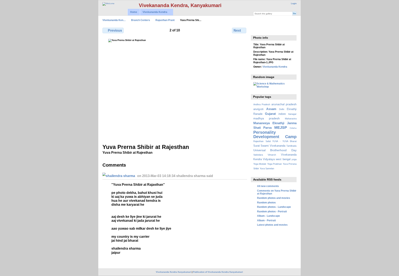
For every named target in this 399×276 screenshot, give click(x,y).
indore (282, 114)
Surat (256, 145)
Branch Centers (140, 20)
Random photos (266, 202)
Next (237, 30)
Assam (271, 109)
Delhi (281, 109)
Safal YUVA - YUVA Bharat (281, 141)
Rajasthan (258, 141)
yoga (294, 159)
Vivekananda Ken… (114, 20)
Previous (115, 30)
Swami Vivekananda (273, 145)
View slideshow (264, 30)
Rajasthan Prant (165, 20)
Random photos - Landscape (274, 206)
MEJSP (280, 127)
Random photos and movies (273, 198)
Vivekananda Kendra (153, 12)
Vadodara (258, 154)
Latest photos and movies (272, 224)
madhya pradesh (266, 118)
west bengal (283, 159)
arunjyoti (258, 109)
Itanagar (292, 114)
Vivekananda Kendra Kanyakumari (173, 272)
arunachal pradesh (284, 104)
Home (133, 12)
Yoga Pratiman (274, 164)
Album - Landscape (268, 215)
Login (294, 3)
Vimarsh (272, 154)
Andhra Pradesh (261, 104)
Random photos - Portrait (272, 211)
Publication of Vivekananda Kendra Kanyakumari (218, 272)
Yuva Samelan (267, 168)
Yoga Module (259, 164)
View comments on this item (255, 30)
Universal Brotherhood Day (275, 150)
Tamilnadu (291, 146)
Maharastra (291, 118)
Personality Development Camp (275, 134)
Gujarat (270, 113)
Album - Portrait (266, 220)
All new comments (268, 186)
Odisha (293, 128)
